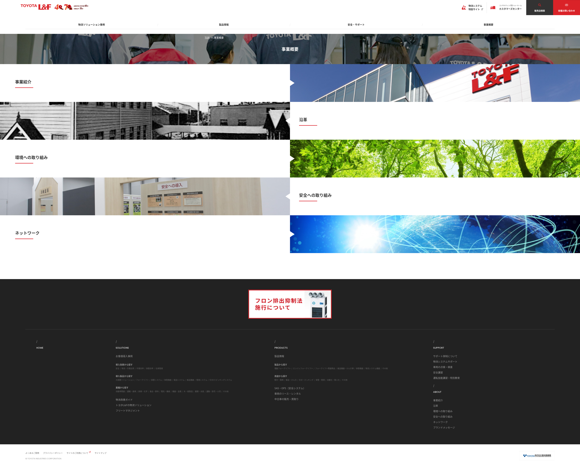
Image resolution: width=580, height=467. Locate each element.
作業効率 (140, 368)
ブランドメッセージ (444, 427)
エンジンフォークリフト (303, 368)
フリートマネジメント (128, 410)
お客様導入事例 (124, 356)
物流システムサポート (445, 361)
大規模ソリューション (125, 380)
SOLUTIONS (122, 348)
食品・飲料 (154, 391)
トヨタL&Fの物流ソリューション (133, 405)
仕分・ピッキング (306, 380)
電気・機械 (165, 391)
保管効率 (149, 368)
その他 (226, 391)
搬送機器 (190, 380)
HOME (39, 348)
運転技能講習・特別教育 (446, 378)
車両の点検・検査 (443, 367)
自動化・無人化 (333, 380)
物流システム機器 (373, 368)
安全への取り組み (443, 416)
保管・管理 (320, 380)
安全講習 (438, 372)
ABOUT (437, 392)
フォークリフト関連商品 (325, 368)
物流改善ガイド (124, 399)
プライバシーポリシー (53, 452)
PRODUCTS (281, 348)
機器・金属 (176, 391)
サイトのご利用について (77, 452)
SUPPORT (438, 348)
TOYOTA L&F (36, 7)
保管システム (156, 380)
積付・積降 (279, 380)
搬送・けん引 (291, 380)
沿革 (435, 405)
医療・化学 (142, 391)
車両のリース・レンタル (287, 393)
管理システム (201, 380)
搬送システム (179, 380)
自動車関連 (120, 391)
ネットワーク (440, 422)
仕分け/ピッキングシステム (220, 380)
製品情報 (279, 356)
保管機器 (167, 380)
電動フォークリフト (282, 368)
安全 (117, 368)
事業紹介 (438, 400)
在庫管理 (159, 368)
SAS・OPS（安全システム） (290, 388)
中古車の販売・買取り (286, 399)
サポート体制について (445, 356)
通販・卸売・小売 (213, 391)
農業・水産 (199, 391)
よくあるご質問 (32, 452)
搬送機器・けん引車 (345, 368)
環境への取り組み (443, 411)
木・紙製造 (188, 391)
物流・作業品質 (128, 368)
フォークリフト (142, 380)
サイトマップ (100, 452)
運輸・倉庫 (131, 391)
